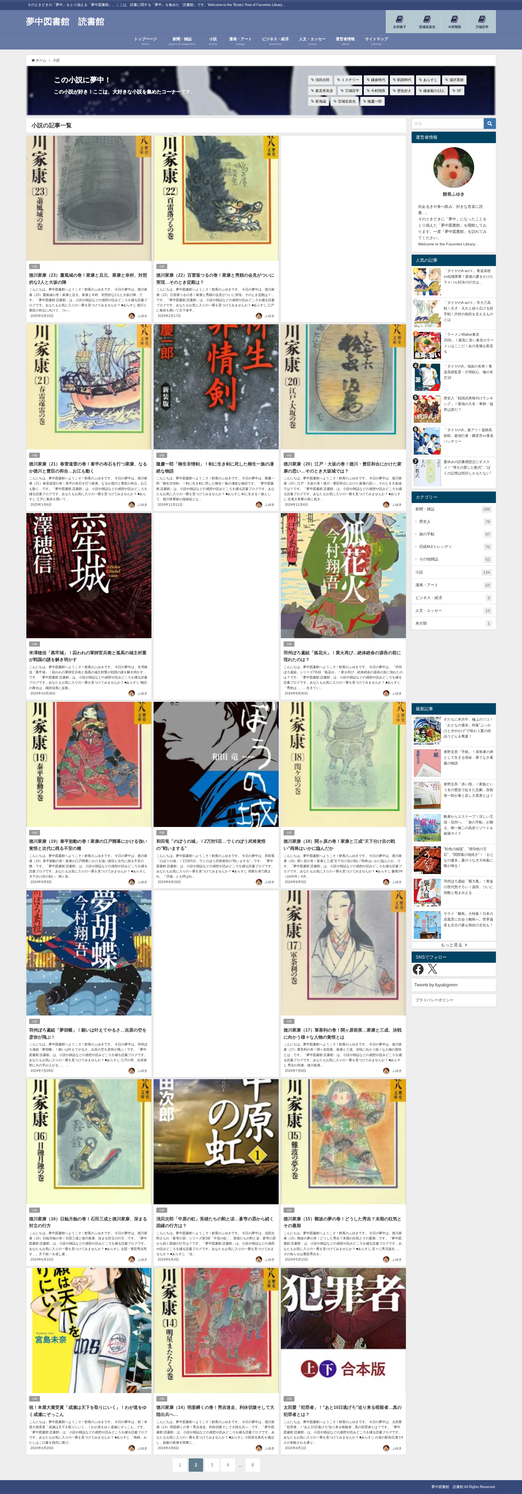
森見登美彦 (324, 90)
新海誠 (320, 101)
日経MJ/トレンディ (454, 547)
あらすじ (430, 80)
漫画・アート (452, 585)
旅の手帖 (454, 534)
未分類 (452, 623)
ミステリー (350, 80)
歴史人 (454, 522)
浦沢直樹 (456, 80)
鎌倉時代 (378, 80)
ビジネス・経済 (452, 598)
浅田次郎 (322, 80)
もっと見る (451, 945)
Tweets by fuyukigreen (436, 985)
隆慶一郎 (375, 101)
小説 (34, 266)
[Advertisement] (343, 217)
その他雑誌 (454, 559)
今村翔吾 (378, 90)
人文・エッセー (452, 611)
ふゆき (142, 315)
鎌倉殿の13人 (434, 90)
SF (459, 90)
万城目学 (352, 90)
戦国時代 (404, 80)
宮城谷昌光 (347, 101)
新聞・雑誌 (452, 509)
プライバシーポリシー (434, 1000)
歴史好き (404, 90)
